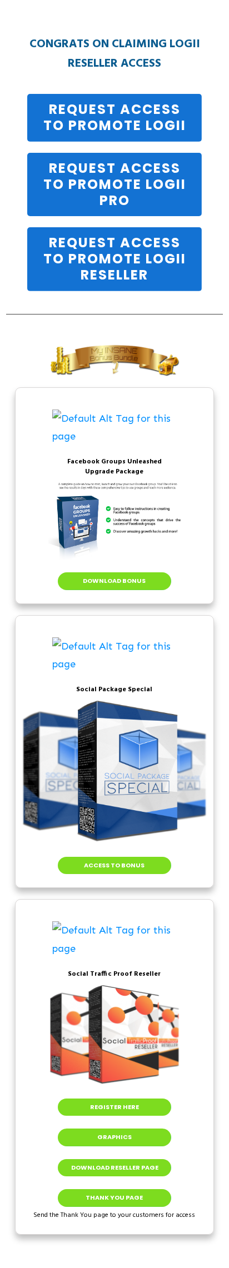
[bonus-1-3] (114, 428)
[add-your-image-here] (114, 521)
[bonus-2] (114, 655)
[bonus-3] (114, 939)
